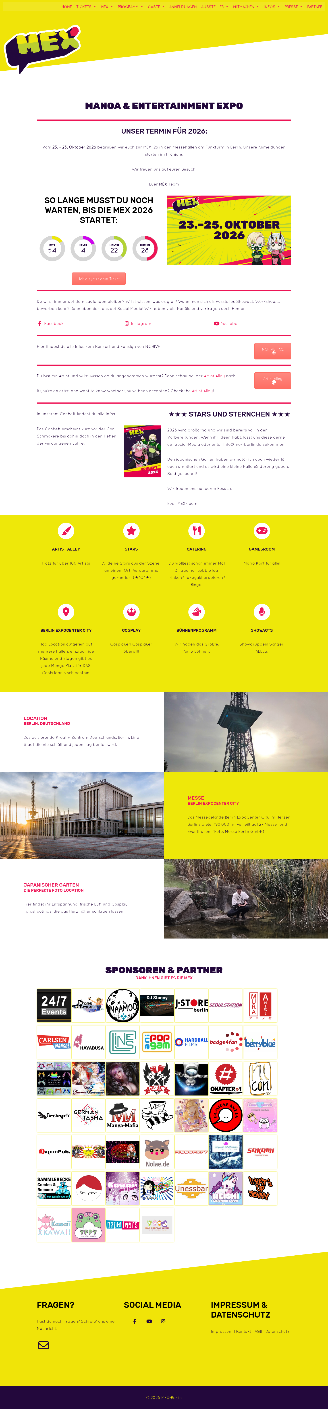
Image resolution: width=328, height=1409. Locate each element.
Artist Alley (214, 375)
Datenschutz (278, 1331)
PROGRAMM (128, 7)
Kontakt (243, 1331)
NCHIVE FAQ (273, 349)
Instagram (140, 323)
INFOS (269, 7)
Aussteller (212, 7)
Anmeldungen (183, 7)
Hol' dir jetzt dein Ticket (99, 279)
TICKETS (83, 7)
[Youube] (149, 1321)
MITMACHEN (243, 7)
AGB (258, 1331)
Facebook (53, 323)
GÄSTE (154, 7)
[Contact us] (43, 1347)
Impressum (222, 1331)
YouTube (228, 323)
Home (67, 7)
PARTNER (314, 7)
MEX (104, 7)
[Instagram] (163, 1321)
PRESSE (291, 7)
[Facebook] (135, 1321)
